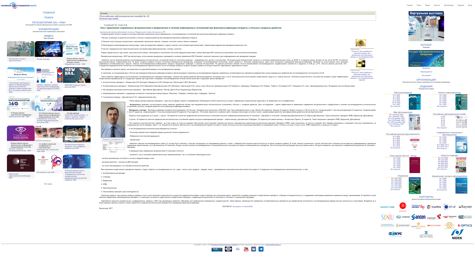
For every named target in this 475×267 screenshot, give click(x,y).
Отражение (403, 176)
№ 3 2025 (396, 101)
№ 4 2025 (396, 99)
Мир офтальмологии (402, 112)
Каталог (437, 5)
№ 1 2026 (396, 97)
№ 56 (443, 120)
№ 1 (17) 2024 (396, 186)
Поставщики (426, 75)
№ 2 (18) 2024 (396, 184)
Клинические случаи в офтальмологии (17, 60)
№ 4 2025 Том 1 (443, 146)
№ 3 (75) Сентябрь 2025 (396, 122)
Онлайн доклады (43, 59)
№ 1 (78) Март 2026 (396, 117)
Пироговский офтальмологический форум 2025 (20, 176)
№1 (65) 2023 (443, 163)
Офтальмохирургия (403, 93)
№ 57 (443, 118)
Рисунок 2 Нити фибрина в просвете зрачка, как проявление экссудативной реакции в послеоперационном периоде (362, 76)
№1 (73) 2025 (443, 160)
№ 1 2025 (442, 104)
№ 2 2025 (396, 104)
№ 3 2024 (442, 188)
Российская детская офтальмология (402, 134)
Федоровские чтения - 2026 (75, 64)
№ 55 (443, 122)
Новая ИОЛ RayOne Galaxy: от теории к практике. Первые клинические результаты (76, 117)
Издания (461, 5)
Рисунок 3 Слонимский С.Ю (113, 139)
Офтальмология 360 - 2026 (19, 117)
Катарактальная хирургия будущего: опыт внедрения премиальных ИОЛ (75, 146)
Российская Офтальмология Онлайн (224, 245)
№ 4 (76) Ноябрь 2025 (396, 120)
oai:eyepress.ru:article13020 (242, 206)
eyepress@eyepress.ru (273, 245)
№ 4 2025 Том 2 (443, 145)
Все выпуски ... (396, 106)
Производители (426, 72)
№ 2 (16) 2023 (396, 188)
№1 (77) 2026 (443, 158)
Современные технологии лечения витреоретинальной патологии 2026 (47, 120)
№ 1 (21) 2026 (396, 178)
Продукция (426, 68)
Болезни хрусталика (109, 19)
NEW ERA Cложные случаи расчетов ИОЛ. (75, 86)
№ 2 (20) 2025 (396, 180)
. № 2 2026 (396, 158)
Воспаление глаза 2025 (45, 172)
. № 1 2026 (396, 160)
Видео (427, 5)
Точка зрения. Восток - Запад (403, 156)
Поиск (419, 5)
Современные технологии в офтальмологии (449, 134)
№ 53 (443, 126)
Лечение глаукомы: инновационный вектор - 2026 (20, 150)
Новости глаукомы (449, 155)
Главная (410, 5)
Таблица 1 (113, 152)
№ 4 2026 (442, 137)
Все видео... (48, 184)
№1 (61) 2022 (443, 165)
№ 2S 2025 (396, 102)
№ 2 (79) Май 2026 (396, 115)
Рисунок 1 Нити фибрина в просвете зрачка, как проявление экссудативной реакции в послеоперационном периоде (362, 55)
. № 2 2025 (396, 166)
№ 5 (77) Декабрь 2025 (396, 118)
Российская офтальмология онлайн (449, 114)
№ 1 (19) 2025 (396, 182)
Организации (449, 5)
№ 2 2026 (396, 95)
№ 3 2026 (442, 139)
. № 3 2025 (396, 164)
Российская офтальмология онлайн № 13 (124, 16)
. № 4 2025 (396, 162)
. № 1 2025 (396, 167)
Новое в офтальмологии (449, 93)
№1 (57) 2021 (443, 167)
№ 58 (443, 117)
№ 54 (443, 124)
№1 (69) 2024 (443, 162)
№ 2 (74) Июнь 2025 (396, 124)
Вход (470, 5)
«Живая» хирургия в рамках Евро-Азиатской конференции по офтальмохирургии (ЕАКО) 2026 (48, 87)
